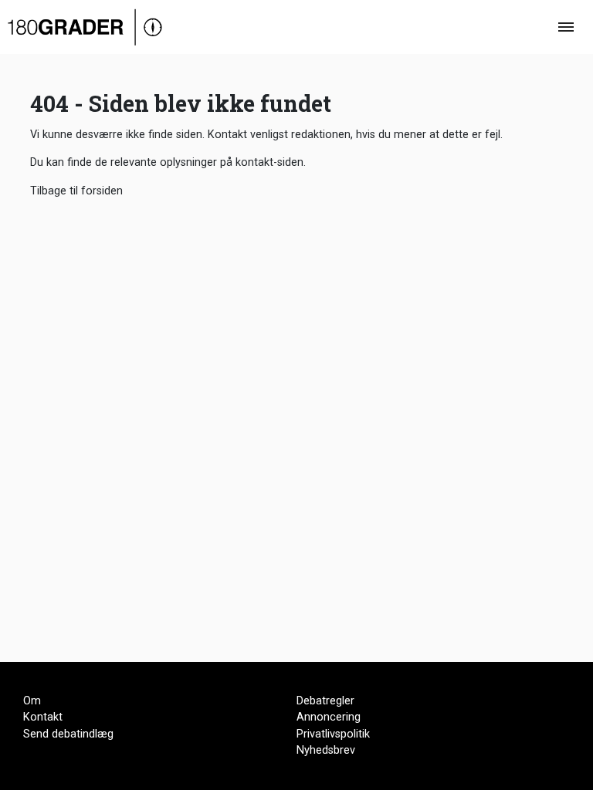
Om (32, 700)
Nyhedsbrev (325, 750)
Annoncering (328, 717)
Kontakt (43, 717)
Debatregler (325, 700)
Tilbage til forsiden (76, 191)
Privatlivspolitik (333, 734)
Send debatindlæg (68, 734)
